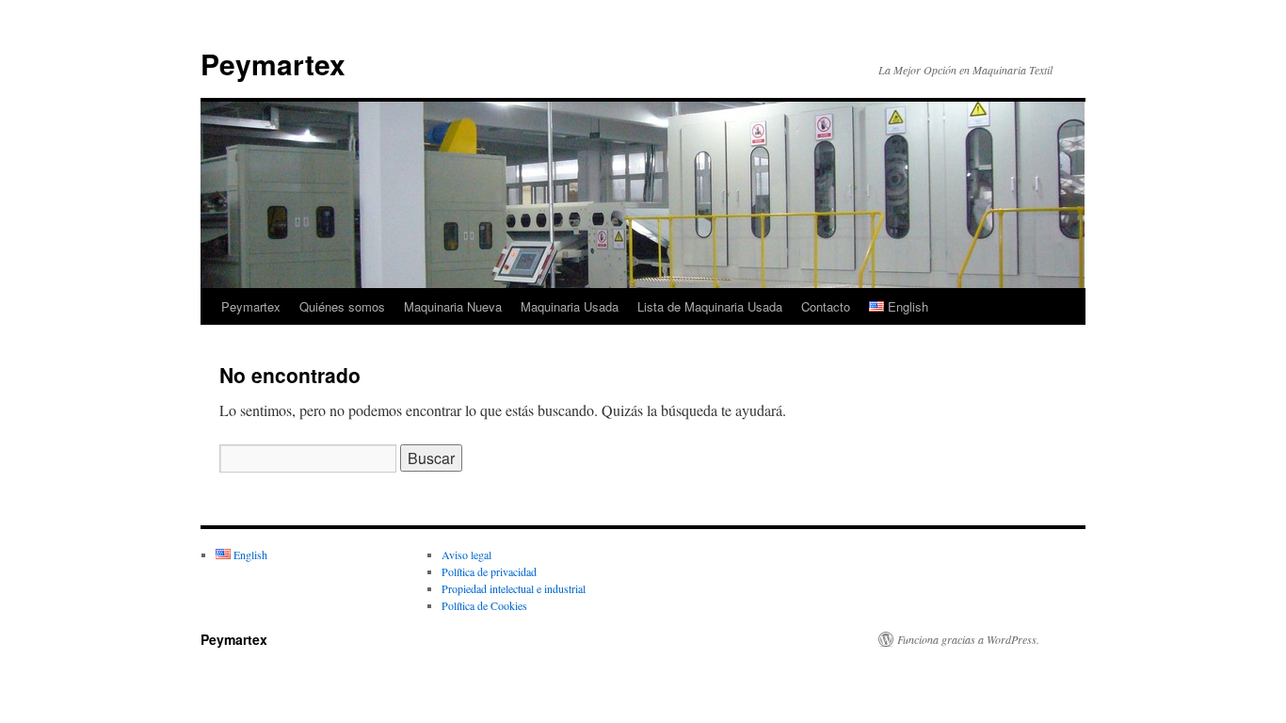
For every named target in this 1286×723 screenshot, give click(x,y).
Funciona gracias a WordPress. (968, 639)
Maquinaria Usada (570, 306)
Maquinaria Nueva (453, 306)
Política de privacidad (489, 571)
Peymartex (273, 63)
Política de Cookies (484, 605)
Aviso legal (466, 554)
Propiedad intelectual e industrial (514, 588)
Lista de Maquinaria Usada (709, 306)
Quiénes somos (342, 306)
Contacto (825, 306)
